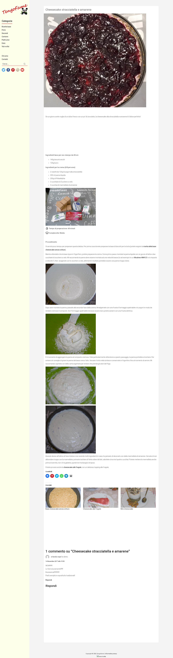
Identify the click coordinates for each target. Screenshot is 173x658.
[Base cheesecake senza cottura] (63, 498)
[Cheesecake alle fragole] (100, 498)
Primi (4, 30)
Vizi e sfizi (5, 46)
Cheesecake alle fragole (92, 509)
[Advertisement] (101, 135)
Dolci (3, 43)
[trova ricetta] (101, 656)
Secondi (5, 33)
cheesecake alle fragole (72, 467)
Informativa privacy (111, 653)
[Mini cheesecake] (138, 498)
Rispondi (49, 580)
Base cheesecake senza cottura (57, 509)
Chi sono (5, 56)
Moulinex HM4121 (140, 257)
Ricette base (6, 27)
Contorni (5, 37)
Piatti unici (5, 40)
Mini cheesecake (127, 509)
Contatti (5, 59)
